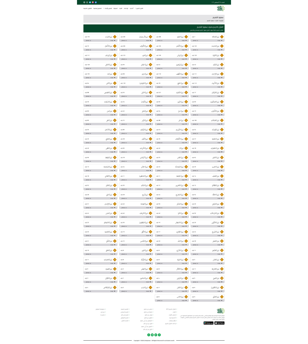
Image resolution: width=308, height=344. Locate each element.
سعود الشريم (210, 20)
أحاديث (131, 8)
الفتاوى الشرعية (87, 8)
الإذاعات (126, 8)
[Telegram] (152, 334)
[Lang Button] (84, 2)
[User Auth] (87, 2)
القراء (120, 8)
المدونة (115, 8)
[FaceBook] (159, 334)
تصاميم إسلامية (97, 8)
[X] (155, 334)
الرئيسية (221, 20)
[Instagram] (148, 334)
